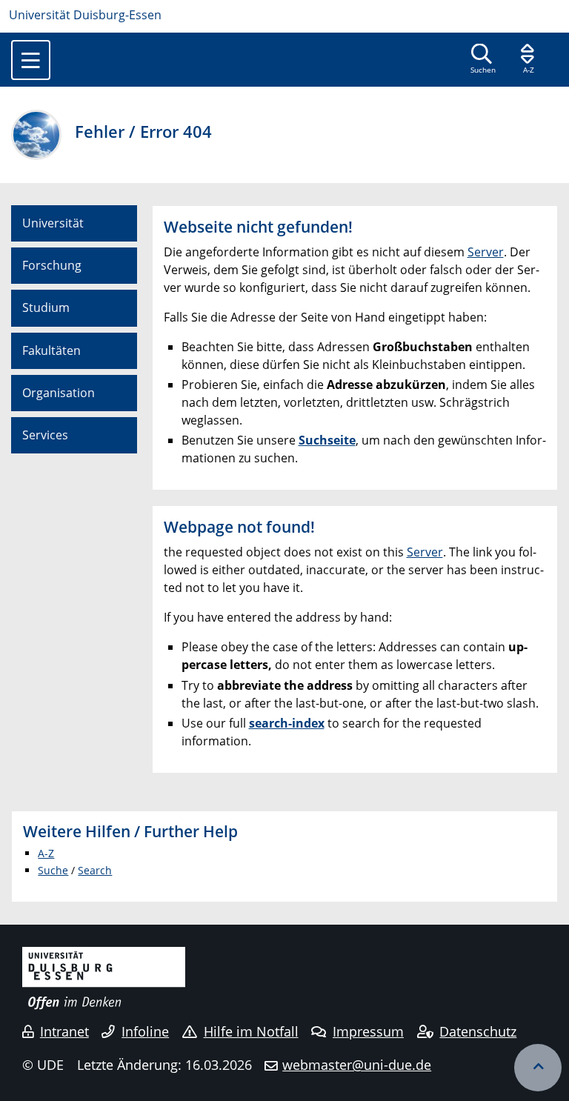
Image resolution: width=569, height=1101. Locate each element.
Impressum (368, 1031)
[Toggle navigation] (30, 60)
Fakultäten (51, 350)
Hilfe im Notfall (251, 1031)
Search (95, 870)
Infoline (145, 1031)
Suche (53, 870)
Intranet (64, 1031)
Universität (53, 223)
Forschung (51, 265)
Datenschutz (477, 1031)
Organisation (58, 393)
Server (485, 252)
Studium (46, 307)
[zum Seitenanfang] (538, 1067)
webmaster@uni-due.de (356, 1065)
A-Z (46, 853)
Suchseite (327, 440)
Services (45, 435)
